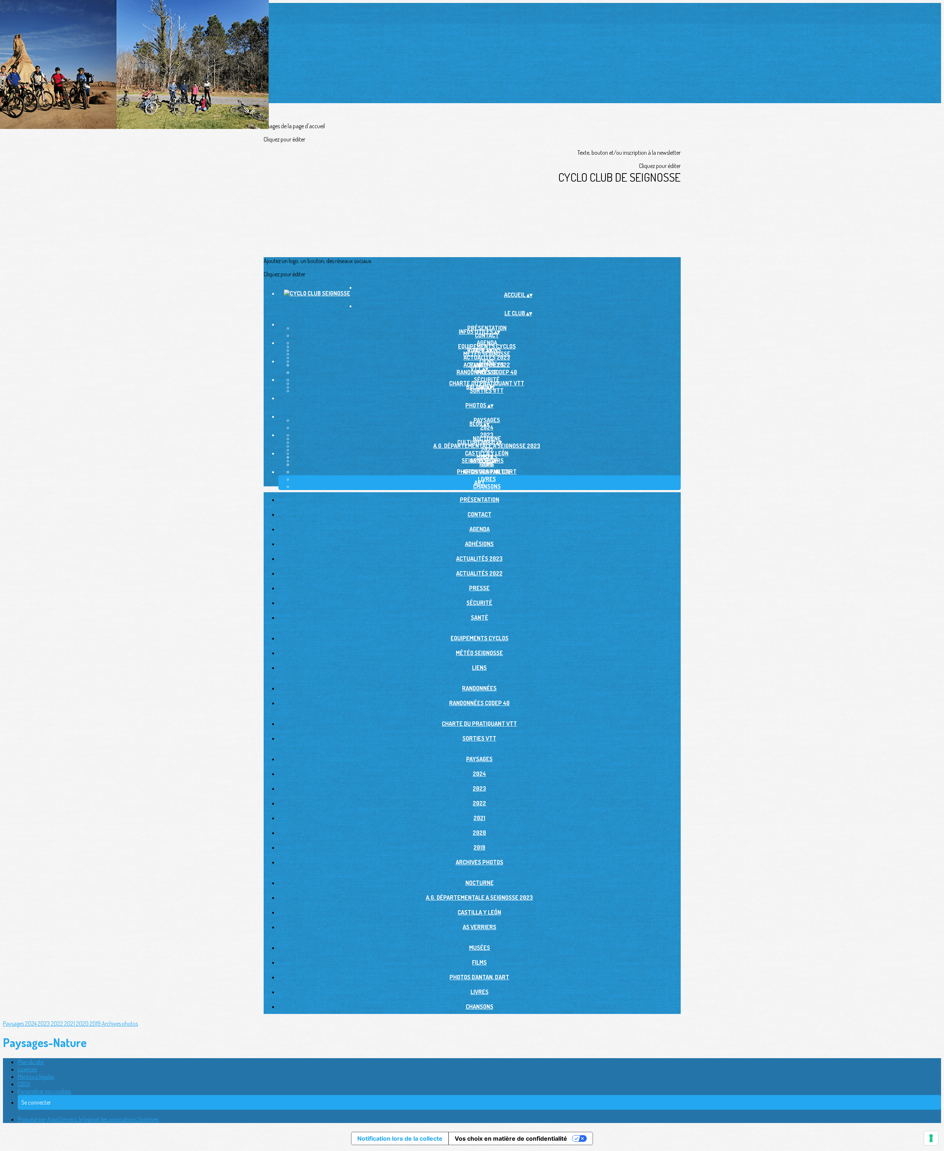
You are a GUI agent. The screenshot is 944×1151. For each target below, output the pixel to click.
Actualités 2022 (479, 573)
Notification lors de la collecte (399, 1138)
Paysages (479, 759)
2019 (479, 847)
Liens (479, 667)
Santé (479, 617)
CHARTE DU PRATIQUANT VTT (479, 723)
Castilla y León (479, 912)
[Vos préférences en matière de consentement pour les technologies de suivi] (931, 1138)
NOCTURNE (479, 882)
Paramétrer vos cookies (44, 1091)
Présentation (479, 499)
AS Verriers (479, 927)
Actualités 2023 (479, 558)
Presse (479, 588)
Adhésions (479, 543)
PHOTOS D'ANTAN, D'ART (487, 471)
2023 (479, 788)
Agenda (479, 529)
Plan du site (31, 1062)
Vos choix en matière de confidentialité (511, 1138)
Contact (487, 335)
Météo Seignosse (486, 353)
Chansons (487, 486)
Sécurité (479, 602)
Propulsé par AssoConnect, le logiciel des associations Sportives (88, 1119)
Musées (479, 947)
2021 (479, 818)
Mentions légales (36, 1076)
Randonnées (479, 688)
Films (486, 464)
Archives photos (479, 862)
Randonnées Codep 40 (487, 372)
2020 (479, 832)
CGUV (24, 1084)
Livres (487, 479)
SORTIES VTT (487, 390)
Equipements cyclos (480, 638)
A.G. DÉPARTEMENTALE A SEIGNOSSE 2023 (486, 445)
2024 (486, 427)
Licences (27, 1069)
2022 (479, 803)
